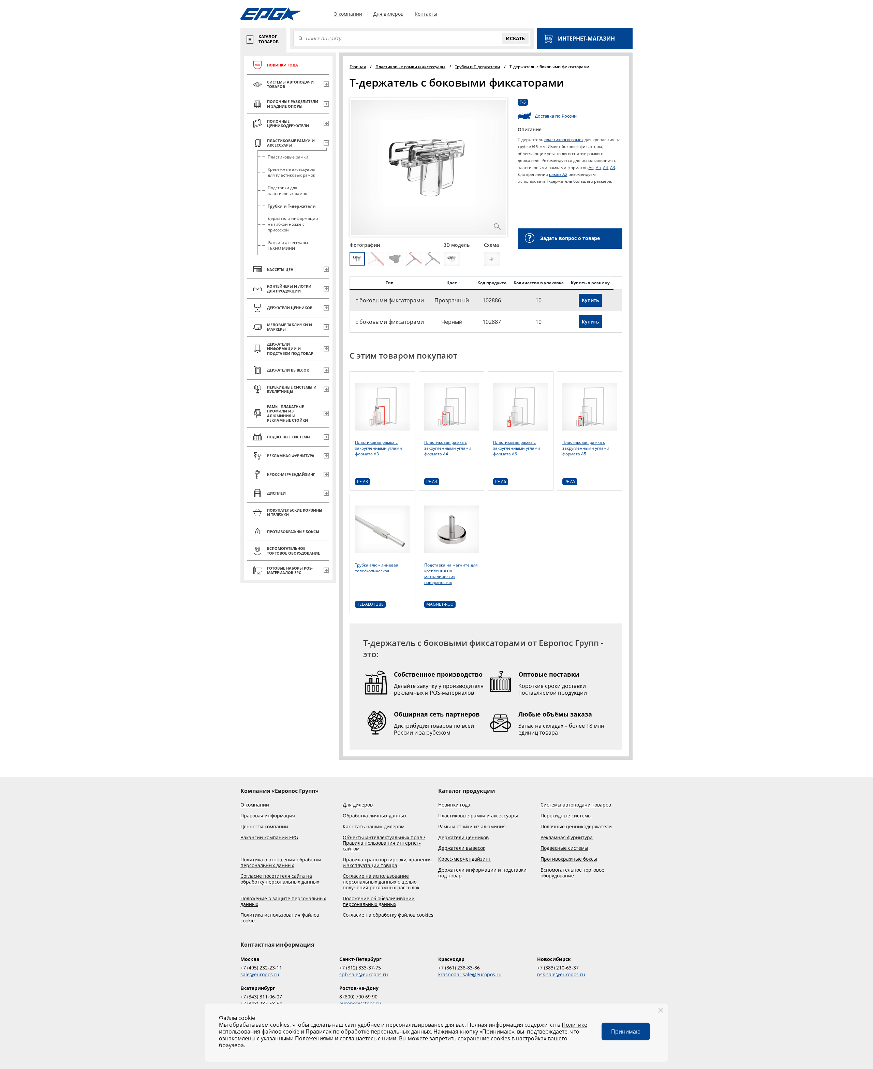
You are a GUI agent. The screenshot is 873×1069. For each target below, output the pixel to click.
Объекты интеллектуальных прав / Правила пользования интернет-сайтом (384, 843)
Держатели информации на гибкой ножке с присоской (293, 224)
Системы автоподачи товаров (576, 805)
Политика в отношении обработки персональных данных (280, 863)
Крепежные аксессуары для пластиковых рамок (291, 172)
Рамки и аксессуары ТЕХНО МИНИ (288, 245)
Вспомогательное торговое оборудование (572, 873)
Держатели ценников (463, 838)
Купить (590, 300)
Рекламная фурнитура (567, 838)
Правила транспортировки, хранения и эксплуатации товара (387, 863)
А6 (591, 167)
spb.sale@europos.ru (363, 974)
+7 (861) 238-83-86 (459, 967)
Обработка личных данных (374, 816)
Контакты (426, 14)
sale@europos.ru (259, 974)
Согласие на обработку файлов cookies (388, 915)
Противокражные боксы (569, 859)
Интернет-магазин (586, 38)
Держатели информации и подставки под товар (482, 873)
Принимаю (625, 1031)
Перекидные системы (566, 816)
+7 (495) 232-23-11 (261, 967)
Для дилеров (388, 14)
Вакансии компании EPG (269, 838)
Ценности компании (264, 827)
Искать (515, 38)
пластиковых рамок (563, 139)
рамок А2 (558, 174)
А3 (612, 167)
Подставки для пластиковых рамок (287, 190)
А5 (598, 167)
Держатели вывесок (461, 848)
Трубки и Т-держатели (292, 206)
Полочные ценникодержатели (576, 827)
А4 (605, 167)
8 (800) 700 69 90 (358, 996)
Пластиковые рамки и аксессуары (478, 816)
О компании (348, 14)
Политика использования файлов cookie (279, 918)
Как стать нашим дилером (373, 827)
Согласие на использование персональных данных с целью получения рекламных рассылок (381, 881)
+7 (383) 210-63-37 (558, 967)
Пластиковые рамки (288, 157)
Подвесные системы (564, 848)
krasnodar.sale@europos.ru (470, 974)
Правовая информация (267, 816)
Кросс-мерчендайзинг (464, 859)
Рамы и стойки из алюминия (472, 827)
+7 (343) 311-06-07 (261, 996)
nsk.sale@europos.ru (561, 974)
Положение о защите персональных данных (283, 901)
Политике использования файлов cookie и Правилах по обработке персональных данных (403, 1028)
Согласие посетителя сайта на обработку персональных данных (279, 879)
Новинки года (454, 805)
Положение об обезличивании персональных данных (379, 901)
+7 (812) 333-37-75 (360, 967)
